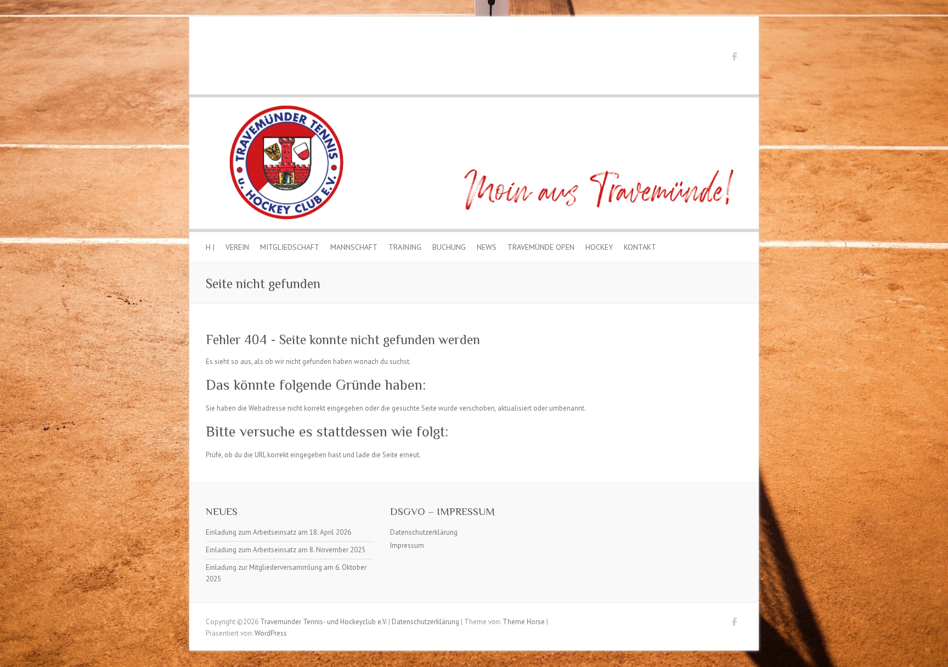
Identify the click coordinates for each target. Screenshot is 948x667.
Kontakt (640, 247)
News (486, 247)
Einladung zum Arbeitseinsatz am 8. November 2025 (285, 549)
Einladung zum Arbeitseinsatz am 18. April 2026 (278, 532)
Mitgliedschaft (289, 247)
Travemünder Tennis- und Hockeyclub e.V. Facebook (734, 58)
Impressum (407, 545)
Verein (237, 247)
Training (404, 247)
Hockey (599, 247)
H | (210, 247)
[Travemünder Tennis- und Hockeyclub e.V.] (474, 99)
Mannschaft (353, 247)
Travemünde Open (540, 247)
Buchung (449, 247)
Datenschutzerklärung (424, 532)
